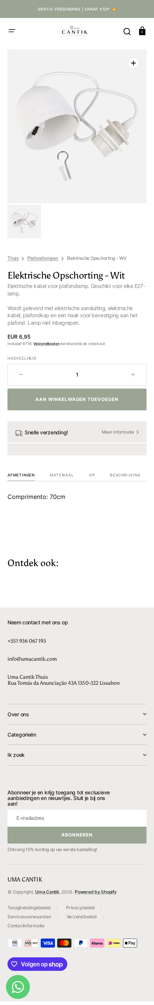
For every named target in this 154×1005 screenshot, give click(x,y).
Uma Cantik (47, 892)
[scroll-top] (138, 989)
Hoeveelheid (22, 358)
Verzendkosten (46, 343)
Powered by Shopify (96, 892)
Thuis (13, 258)
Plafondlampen (42, 258)
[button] (12, 31)
